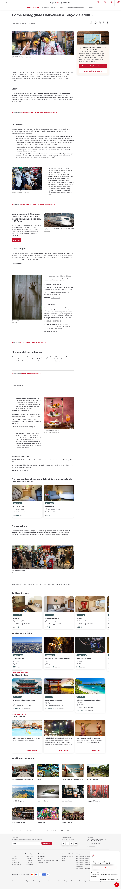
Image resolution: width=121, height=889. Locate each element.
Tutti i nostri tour (29, 856)
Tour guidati (28, 858)
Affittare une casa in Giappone (83, 856)
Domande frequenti (16, 864)
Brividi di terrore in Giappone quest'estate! (32, 342)
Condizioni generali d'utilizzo (87, 881)
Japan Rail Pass (41, 856)
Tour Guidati (17, 697)
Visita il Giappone (33, 7)
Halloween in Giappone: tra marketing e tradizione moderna (38, 112)
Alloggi (60, 7)
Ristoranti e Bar (67, 801)
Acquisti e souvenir (18, 822)
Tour (53, 7)
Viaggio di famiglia (93, 801)
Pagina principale (16, 830)
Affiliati (13, 860)
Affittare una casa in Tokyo (82, 858)
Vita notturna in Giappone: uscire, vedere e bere (35, 830)
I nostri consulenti (29, 864)
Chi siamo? (14, 856)
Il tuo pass (16, 240)
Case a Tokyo (17, 503)
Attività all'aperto (18, 801)
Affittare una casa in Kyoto (82, 860)
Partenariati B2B (16, 862)
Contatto (14, 881)
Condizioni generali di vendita (41, 881)
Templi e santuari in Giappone (22, 779)
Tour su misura (28, 862)
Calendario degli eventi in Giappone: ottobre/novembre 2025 (36, 204)
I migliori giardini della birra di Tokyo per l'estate (59, 738)
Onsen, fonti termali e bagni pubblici (73, 779)
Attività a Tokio (18, 655)
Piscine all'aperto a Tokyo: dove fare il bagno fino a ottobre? (27, 738)
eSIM (63, 858)
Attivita (91, 7)
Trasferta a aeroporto (43, 862)
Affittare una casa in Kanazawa (83, 862)
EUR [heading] (91, 3)
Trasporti (45, 7)
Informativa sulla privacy (60, 881)
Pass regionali (41, 858)
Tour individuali (28, 860)
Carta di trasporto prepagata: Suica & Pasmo (48, 860)
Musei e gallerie (42, 801)
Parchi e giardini (92, 779)
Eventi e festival (67, 822)
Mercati (39, 779)
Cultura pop (41, 822)
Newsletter (14, 858)
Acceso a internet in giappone (76, 7)
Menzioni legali (25, 881)
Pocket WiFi (64, 860)
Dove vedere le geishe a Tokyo (88, 738)
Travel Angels (79, 866)
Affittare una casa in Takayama (83, 864)
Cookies (73, 881)
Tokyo (22, 830)
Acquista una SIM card (67, 856)
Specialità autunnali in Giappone (30, 373)
